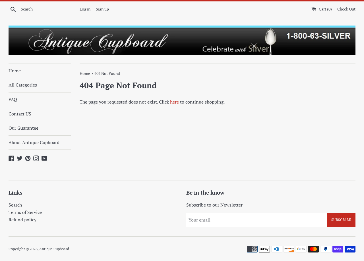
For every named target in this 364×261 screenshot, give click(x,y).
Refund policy (22, 219)
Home (15, 71)
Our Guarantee (23, 128)
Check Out (346, 9)
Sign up (102, 9)
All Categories (23, 85)
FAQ (13, 99)
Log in (85, 9)
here (174, 102)
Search (15, 205)
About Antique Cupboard (34, 142)
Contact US (20, 114)
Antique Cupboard (54, 249)
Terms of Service (25, 212)
